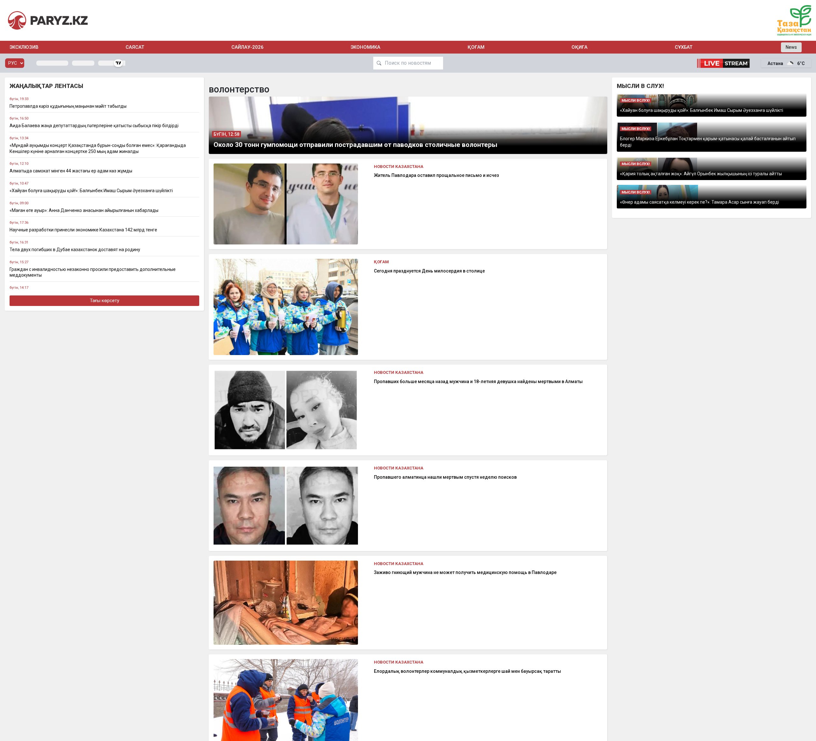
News (791, 47)
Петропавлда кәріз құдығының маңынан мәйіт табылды (68, 106)
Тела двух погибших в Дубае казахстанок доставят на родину (75, 249)
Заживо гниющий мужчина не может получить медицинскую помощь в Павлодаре (465, 572)
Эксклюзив (24, 47)
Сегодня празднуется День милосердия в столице (429, 270)
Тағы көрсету (104, 300)
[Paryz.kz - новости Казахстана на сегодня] (48, 20)
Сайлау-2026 (247, 47)
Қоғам (476, 47)
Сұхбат (683, 47)
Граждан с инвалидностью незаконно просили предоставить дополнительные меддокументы (93, 272)
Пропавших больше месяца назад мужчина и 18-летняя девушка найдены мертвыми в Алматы (478, 381)
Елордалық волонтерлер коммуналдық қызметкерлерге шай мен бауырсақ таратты (467, 671)
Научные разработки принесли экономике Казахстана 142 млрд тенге (83, 229)
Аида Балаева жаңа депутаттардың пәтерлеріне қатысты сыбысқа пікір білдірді (94, 125)
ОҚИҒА (579, 47)
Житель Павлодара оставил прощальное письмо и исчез (436, 175)
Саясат (135, 47)
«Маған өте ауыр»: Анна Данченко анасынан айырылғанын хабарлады (84, 210)
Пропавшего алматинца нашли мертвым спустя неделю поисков (445, 477)
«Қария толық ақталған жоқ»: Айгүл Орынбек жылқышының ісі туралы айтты (701, 173)
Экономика (365, 47)
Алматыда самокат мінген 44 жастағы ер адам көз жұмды (71, 170)
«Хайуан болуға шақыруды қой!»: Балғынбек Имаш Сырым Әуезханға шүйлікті (91, 190)
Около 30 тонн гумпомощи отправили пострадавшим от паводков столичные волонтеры (355, 145)
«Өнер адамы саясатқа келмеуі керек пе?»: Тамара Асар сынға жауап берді (699, 202)
